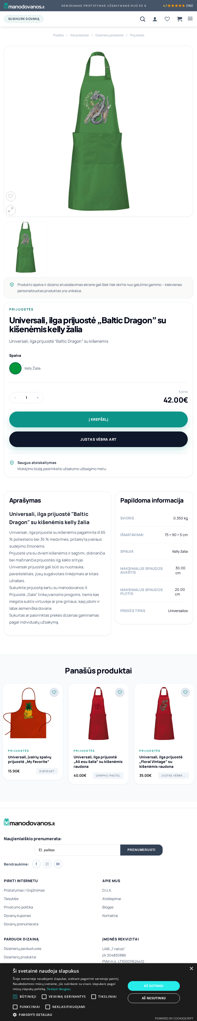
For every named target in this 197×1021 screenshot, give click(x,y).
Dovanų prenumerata (21, 924)
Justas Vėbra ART (98, 439)
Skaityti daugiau (59, 989)
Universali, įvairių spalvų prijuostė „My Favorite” (29, 759)
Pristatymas (14, 890)
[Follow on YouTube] (58, 864)
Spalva (15, 355)
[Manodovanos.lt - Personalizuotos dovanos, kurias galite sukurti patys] (24, 5)
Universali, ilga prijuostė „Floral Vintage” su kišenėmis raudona (161, 762)
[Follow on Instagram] (47, 864)
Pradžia (58, 35)
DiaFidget (47, 771)
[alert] (98, 992)
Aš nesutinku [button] (154, 998)
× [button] (191, 969)
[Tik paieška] (142, 19)
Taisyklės (11, 898)
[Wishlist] (167, 19)
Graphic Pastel (108, 775)
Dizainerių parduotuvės (22, 948)
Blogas (107, 907)
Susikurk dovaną (23, 19)
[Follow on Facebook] (36, 864)
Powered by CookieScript (174, 1018)
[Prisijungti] (155, 19)
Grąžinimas (35, 890)
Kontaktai (110, 915)
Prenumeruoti (141, 850)
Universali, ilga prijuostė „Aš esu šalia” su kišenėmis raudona (98, 762)
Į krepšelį (99, 419)
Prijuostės (137, 35)
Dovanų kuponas (17, 915)
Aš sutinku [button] (153, 986)
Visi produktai (79, 35)
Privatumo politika (18, 907)
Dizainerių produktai (109, 35)
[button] (179, 19)
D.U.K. (107, 890)
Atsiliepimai (111, 898)
